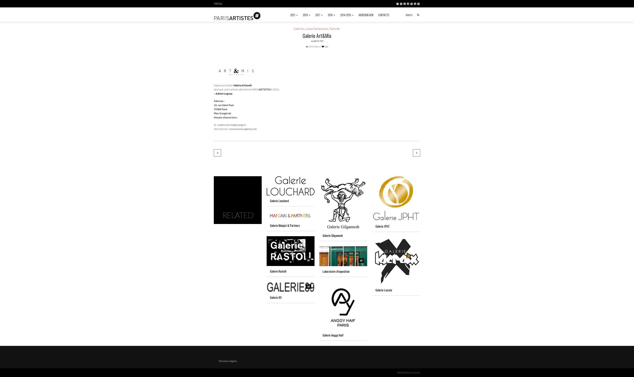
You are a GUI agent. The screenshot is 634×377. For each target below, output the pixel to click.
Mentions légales (228, 361)
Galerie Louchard (279, 201)
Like (326, 46)
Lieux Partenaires (317, 28)
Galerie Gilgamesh (333, 235)
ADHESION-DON (366, 15)
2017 (317, 15)
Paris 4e (334, 28)
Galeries (299, 28)
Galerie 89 (276, 297)
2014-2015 (345, 15)
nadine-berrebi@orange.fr (232, 124)
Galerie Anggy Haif (333, 335)
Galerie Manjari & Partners (285, 225)
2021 (292, 15)
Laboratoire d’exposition (336, 271)
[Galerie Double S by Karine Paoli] (217, 152)
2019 (305, 15)
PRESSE (218, 3)
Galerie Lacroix (383, 290)
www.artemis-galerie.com (243, 128)
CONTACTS (383, 15)
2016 (330, 15)
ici (229, 113)
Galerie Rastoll (278, 271)
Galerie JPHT (382, 226)
